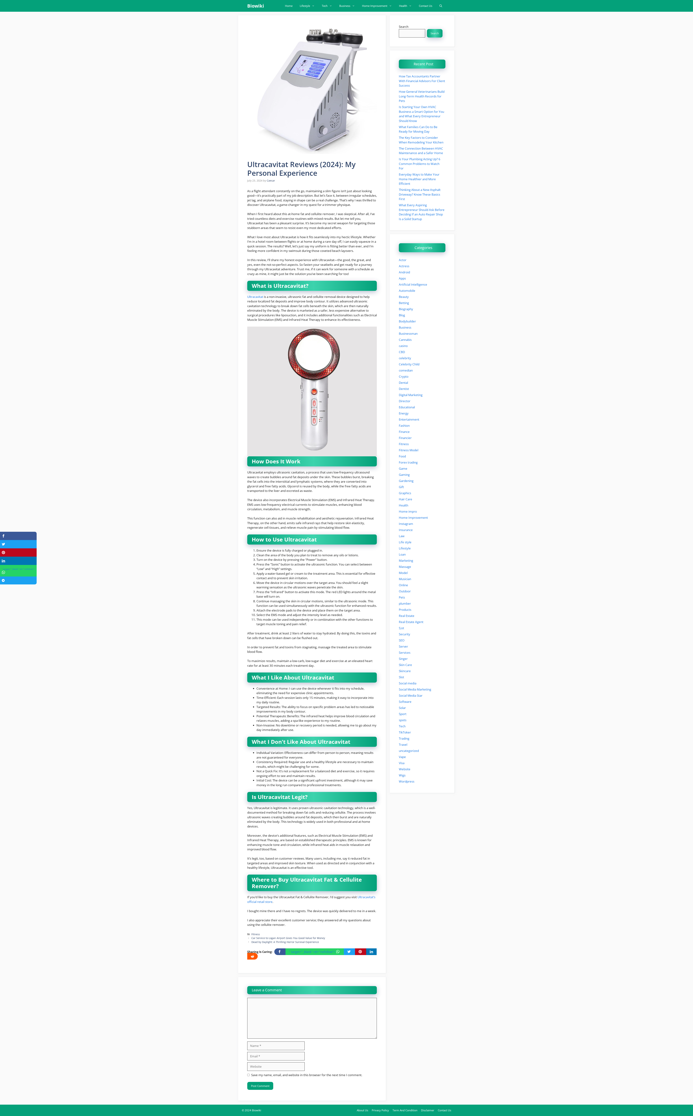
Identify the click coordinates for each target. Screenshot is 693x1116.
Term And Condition (405, 1110)
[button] (441, 6)
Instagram (406, 524)
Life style (405, 542)
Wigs (402, 775)
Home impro (408, 511)
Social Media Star (410, 695)
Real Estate (406, 616)
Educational (407, 407)
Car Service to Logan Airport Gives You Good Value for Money (288, 938)
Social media (407, 683)
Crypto (403, 376)
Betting (404, 303)
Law (401, 536)
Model (403, 573)
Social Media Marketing (415, 689)
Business (344, 6)
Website (404, 769)
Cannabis (405, 340)
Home (289, 6)
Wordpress (406, 781)
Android (404, 272)
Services (404, 652)
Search (403, 27)
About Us (362, 1110)
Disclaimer (427, 1110)
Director (404, 401)
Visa (401, 763)
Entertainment (409, 419)
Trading (404, 738)
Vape (402, 757)
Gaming (404, 475)
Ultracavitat (255, 297)
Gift (401, 487)
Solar (402, 708)
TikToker (405, 732)
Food (402, 456)
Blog (402, 315)
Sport (402, 714)
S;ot (401, 628)
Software (405, 702)
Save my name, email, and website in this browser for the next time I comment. (306, 1075)
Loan (402, 554)
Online (403, 585)
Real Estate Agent (411, 622)
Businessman (408, 333)
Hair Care (405, 499)
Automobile (407, 291)
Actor (402, 260)
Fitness (255, 934)
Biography (406, 309)
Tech (325, 6)
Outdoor (405, 591)
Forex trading (408, 462)
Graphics (405, 493)
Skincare (405, 671)
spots (402, 720)
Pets (402, 597)
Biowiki (255, 6)
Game (403, 468)
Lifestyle (305, 6)
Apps (402, 278)
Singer (403, 659)
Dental (403, 383)
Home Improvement (374, 6)
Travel (403, 744)
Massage (405, 567)
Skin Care (405, 665)
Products (405, 610)
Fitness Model (408, 450)
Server (403, 646)
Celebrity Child (409, 364)
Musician (405, 579)
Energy (404, 413)
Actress (404, 266)
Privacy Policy (380, 1110)
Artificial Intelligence (413, 284)
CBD (402, 352)
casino (403, 346)
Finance (404, 432)
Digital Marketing (410, 395)
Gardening (406, 481)
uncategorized (409, 751)
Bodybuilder (407, 321)
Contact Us (425, 6)
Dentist (404, 389)
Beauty (404, 297)
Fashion (404, 425)
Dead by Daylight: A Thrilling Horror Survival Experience (285, 942)
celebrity (405, 358)
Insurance (406, 530)
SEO (401, 640)
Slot (401, 677)
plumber (405, 603)
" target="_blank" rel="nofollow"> (312, 952)
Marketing (406, 560)
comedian (406, 370)
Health (403, 6)
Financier (405, 438)
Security (404, 634)
